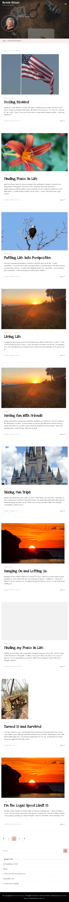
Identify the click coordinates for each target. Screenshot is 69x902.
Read (61, 121)
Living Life (12, 336)
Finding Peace (8, 175)
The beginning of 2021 (10, 864)
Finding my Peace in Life (23, 647)
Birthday (6, 722)
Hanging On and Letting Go (25, 571)
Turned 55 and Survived (22, 726)
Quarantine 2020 (8, 879)
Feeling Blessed (9, 98)
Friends (15, 332)
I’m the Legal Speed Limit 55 (26, 805)
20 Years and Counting (11, 884)
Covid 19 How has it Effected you (14, 874)
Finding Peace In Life (21, 179)
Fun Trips (7, 488)
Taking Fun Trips (17, 492)
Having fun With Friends (23, 415)
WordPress (41, 898)
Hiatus (5, 869)
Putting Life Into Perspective (27, 258)
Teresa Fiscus (10, 2)
